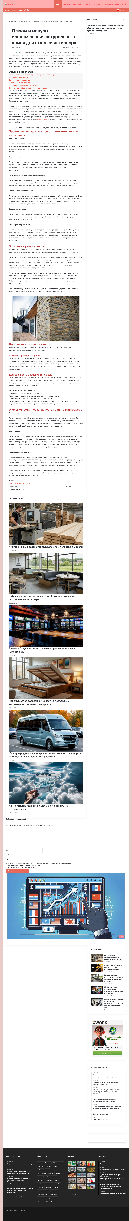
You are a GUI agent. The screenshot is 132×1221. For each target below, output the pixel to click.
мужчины (49, 1180)
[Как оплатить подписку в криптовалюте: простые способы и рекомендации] (72, 1186)
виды (60, 1163)
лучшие (40, 1177)
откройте (57, 1184)
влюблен (48, 1166)
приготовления (42, 1194)
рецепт (40, 1201)
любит (47, 1177)
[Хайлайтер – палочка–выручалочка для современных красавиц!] (81, 1180)
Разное (118, 4)
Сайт (7, 859)
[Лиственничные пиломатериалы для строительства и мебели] (97, 958)
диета (47, 1170)
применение (53, 1194)
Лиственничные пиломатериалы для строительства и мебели (113, 957)
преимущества (42, 1191)
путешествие (42, 1198)
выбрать (40, 1170)
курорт (58, 1173)
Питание (107, 4)
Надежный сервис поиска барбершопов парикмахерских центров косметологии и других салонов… (113, 1003)
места (54, 1177)
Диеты (66, 4)
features (40, 1163)
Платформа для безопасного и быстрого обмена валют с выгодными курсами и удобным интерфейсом (105, 28)
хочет (53, 1201)
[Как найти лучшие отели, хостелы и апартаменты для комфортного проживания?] (72, 1163)
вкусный (40, 1166)
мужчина (40, 1180)
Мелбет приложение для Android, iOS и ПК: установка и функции (113, 967)
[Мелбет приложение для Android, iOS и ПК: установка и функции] (97, 968)
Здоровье (77, 4)
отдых (50, 1184)
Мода (87, 4)
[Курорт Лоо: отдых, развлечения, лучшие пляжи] (81, 1175)
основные (58, 1180)
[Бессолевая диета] (91, 1175)
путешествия (53, 1198)
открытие (40, 1187)
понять (56, 1187)
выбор (56, 1166)
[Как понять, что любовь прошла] (91, 1180)
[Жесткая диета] (91, 1163)
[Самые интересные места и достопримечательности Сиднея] (81, 1169)
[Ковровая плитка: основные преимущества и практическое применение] (72, 1180)
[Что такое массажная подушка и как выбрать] (81, 1186)
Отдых (97, 4)
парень (48, 1187)
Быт (57, 4)
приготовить (53, 1191)
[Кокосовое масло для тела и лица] (72, 1175)
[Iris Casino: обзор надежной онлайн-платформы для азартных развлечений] (97, 990)
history (55, 1163)
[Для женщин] (10, 4)
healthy (47, 1163)
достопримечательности (45, 1173)
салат (46, 1201)
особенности (42, 1184)
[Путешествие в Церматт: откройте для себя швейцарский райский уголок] (91, 1186)
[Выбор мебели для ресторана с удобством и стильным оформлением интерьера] (97, 978)
